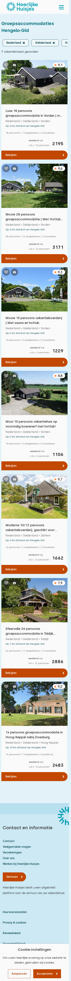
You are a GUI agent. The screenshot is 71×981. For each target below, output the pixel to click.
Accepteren (45, 973)
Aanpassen (19, 973)
